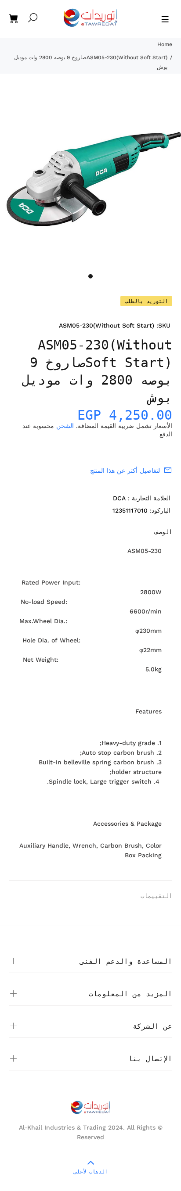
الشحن (65, 425)
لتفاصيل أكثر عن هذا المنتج (125, 470)
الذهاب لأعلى (91, 1172)
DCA (119, 498)
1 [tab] (90, 276)
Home (164, 44)
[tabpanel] (90, 178)
